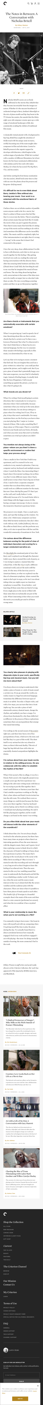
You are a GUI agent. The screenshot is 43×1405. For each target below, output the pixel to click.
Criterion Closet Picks (12, 1236)
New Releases (8, 1229)
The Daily (6, 1260)
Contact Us (8, 1284)
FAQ (5, 1323)
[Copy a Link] (28, 93)
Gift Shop (7, 1239)
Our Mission (9, 1280)
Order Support (9, 1331)
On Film (7, 1045)
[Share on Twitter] (19, 93)
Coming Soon (8, 1232)
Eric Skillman (11, 1140)
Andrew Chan (11, 1193)
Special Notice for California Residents (18, 1317)
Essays (5, 1253)
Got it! (20, 1398)
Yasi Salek (10, 1089)
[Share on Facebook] (14, 93)
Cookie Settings (9, 1311)
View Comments (24, 953)
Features (6, 1256)
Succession (34, 731)
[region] (20, 1394)
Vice (22, 565)
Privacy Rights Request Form (14, 1314)
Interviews (17, 27)
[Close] (38, 1386)
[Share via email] (24, 93)
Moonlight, (10, 553)
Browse (6, 1271)
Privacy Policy (9, 1307)
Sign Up (6, 1274)
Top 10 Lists (7, 1250)
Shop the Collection (13, 1222)
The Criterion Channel (14, 1266)
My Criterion (10, 1292)
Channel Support (10, 1337)
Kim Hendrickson (12, 1042)
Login (5, 1296)
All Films (6, 1226)
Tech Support (8, 1334)
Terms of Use (10, 1303)
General (6, 1328)
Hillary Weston (23, 25)
